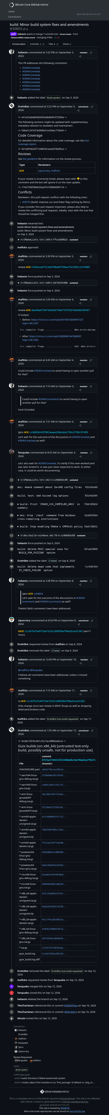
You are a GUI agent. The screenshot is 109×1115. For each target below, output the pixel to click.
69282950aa (70, 1005)
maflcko (55, 170)
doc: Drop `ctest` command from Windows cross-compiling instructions (46, 517)
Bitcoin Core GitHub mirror (31, 4)
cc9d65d (38, 593)
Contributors (14, 16)
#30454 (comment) (49, 399)
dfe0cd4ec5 (70, 1011)
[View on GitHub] (24, 29)
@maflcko (23, 670)
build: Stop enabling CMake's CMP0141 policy (51, 526)
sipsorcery (44, 170)
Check (66, 44)
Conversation (19, 44)
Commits (35, 44)
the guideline (30, 158)
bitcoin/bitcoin (67, 1098)
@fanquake (36, 670)
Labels (11, 11)
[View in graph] (27, 29)
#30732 (26, 202)
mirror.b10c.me (77, 1111)
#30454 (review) (31, 67)
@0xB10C (65, 1108)
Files (52, 44)
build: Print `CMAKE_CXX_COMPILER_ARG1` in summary (48, 506)
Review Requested (23, 1057)
